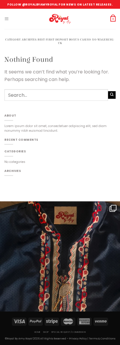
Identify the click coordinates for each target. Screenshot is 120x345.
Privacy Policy (78, 338)
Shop (46, 332)
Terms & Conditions (102, 338)
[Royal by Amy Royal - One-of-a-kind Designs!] (60, 19)
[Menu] (6, 18)
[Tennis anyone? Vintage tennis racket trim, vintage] (60, 261)
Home (37, 332)
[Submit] (112, 94)
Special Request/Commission (68, 332)
